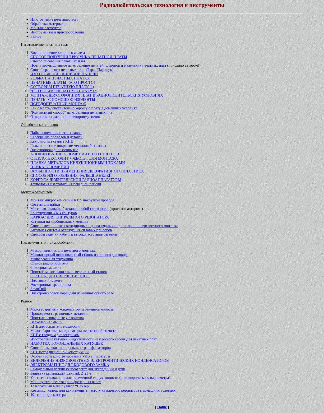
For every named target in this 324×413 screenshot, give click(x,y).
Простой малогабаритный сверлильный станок (68, 272)
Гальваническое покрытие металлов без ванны (68, 146)
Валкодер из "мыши (46, 322)
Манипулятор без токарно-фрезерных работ (65, 382)
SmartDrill (38, 289)
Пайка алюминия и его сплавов (56, 133)
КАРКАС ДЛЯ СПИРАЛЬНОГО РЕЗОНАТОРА (69, 217)
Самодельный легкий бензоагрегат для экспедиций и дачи (77, 369)
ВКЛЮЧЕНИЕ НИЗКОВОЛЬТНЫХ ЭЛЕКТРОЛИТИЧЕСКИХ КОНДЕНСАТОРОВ (99, 360)
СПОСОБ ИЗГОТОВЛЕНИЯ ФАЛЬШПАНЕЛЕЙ (71, 175)
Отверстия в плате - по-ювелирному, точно (65, 117)
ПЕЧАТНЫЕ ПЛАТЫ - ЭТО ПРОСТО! (62, 82)
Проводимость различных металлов (59, 313)
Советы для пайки (45, 204)
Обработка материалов (48, 24)
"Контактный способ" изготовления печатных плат (72, 112)
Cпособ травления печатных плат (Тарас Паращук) (71, 70)
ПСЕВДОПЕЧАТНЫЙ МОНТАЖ (58, 104)
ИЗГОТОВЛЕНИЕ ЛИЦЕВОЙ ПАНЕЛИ (64, 74)
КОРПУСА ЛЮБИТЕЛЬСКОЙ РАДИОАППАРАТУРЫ (75, 180)
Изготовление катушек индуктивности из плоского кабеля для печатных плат (93, 339)
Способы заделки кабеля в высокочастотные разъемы (73, 234)
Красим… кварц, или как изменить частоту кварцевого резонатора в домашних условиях (103, 390)
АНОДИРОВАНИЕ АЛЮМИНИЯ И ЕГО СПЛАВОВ (74, 154)
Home (162, 407)
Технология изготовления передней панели (65, 184)
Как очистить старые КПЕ (51, 141)
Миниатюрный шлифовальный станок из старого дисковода (79, 255)
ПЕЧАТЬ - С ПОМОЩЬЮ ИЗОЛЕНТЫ (62, 99)
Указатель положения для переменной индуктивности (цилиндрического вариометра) (100, 378)
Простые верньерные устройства (57, 318)
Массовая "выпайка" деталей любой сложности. (69, 209)
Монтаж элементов (45, 28)
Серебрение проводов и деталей (56, 137)
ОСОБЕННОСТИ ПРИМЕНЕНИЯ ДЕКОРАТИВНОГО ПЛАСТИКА (87, 171)
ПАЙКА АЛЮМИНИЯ (49, 167)
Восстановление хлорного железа (57, 53)
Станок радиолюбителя (49, 263)
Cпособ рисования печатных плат (57, 61)
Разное (35, 36)
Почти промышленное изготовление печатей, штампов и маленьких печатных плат (98, 65)
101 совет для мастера (48, 395)
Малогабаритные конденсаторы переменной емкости (73, 331)
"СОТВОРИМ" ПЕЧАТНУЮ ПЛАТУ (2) (63, 91)
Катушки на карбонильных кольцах (59, 221)
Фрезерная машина (45, 267)
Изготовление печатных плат (54, 19)
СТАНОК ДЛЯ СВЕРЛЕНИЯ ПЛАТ (60, 276)
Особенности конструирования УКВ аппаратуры (70, 356)
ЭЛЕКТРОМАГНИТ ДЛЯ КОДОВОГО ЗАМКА (69, 365)
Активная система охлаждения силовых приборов (71, 230)
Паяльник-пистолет (46, 280)
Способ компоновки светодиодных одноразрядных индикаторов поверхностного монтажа (104, 226)
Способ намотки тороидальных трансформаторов (70, 348)
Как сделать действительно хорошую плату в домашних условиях (83, 108)
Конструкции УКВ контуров (53, 213)
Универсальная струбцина (51, 259)
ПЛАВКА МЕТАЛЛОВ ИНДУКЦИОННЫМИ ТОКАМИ (77, 163)
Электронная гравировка (50, 285)
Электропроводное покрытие (54, 150)
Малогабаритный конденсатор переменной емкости (72, 309)
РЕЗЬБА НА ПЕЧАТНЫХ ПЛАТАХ (60, 78)
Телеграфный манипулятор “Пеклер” (60, 386)
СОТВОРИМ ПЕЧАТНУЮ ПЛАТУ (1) (62, 87)
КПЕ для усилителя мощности (55, 326)
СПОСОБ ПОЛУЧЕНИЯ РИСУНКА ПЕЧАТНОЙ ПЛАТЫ (78, 57)
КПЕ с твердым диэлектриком (54, 335)
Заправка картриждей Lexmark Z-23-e (60, 373)
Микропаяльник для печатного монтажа (63, 250)
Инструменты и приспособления (57, 32)
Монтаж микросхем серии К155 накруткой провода (72, 200)
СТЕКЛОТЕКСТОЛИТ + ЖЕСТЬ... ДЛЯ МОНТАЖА (74, 158)
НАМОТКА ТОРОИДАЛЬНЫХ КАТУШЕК (66, 343)
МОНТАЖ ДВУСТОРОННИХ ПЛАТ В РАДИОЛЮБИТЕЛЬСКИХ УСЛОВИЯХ (96, 95)
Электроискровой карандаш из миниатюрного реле (72, 293)
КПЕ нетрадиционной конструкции (59, 352)
